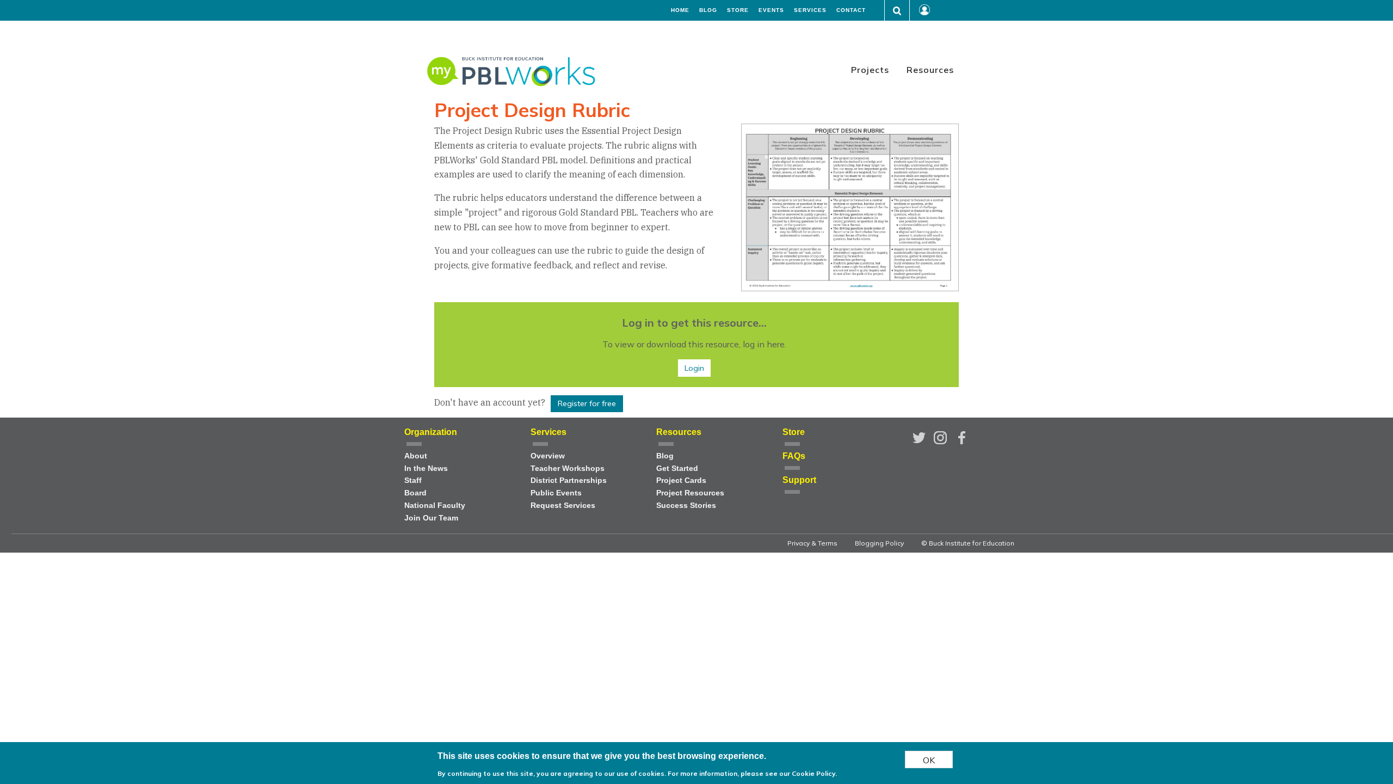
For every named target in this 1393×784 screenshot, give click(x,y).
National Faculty (434, 505)
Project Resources (690, 493)
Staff (413, 480)
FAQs (793, 456)
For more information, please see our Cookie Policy (751, 773)
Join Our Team (431, 518)
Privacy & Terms (812, 543)
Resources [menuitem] (930, 69)
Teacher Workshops (568, 468)
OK (929, 759)
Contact (851, 10)
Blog (708, 10)
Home (680, 10)
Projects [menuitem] (870, 69)
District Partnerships (569, 480)
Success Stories (686, 505)
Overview (548, 456)
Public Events (556, 493)
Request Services (563, 505)
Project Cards (681, 480)
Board (415, 493)
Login (694, 368)
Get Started (677, 468)
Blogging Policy (879, 543)
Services (810, 10)
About (415, 456)
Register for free (587, 403)
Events (771, 10)
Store (738, 10)
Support (799, 480)
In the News (426, 468)
